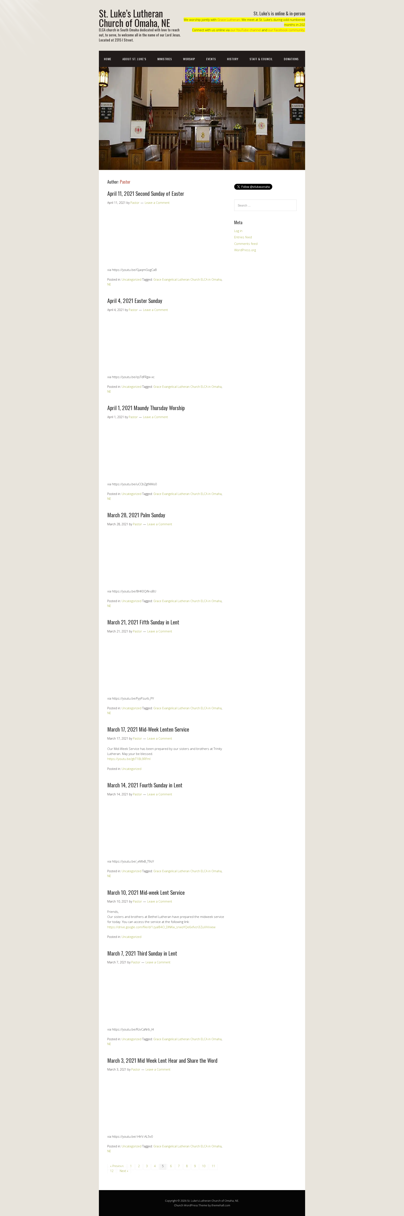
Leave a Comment (157, 203)
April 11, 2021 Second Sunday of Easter (145, 193)
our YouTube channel (245, 30)
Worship (189, 59)
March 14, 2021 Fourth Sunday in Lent (144, 785)
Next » (124, 1171)
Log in (238, 231)
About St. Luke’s (134, 59)
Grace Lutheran (228, 19)
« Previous (117, 1166)
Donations (291, 59)
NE (109, 284)
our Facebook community (286, 30)
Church (178, 1205)
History (232, 59)
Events (211, 59)
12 (111, 1171)
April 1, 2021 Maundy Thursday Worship (146, 408)
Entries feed (243, 237)
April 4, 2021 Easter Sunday (134, 300)
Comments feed (246, 243)
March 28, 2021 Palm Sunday (136, 515)
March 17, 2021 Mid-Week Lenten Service (148, 729)
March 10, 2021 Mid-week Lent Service (146, 892)
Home (107, 59)
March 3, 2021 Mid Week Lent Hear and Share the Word (162, 1060)
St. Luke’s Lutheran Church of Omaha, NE (134, 18)
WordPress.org (245, 250)
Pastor (125, 182)
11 (213, 1166)
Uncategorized (131, 279)
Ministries (164, 59)
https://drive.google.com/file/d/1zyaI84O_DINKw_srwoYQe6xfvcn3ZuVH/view (161, 927)
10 (203, 1166)
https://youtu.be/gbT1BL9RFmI (128, 759)
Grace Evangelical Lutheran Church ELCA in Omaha (187, 279)
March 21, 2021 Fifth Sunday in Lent (143, 622)
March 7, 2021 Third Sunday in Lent (142, 953)
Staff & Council (261, 59)
